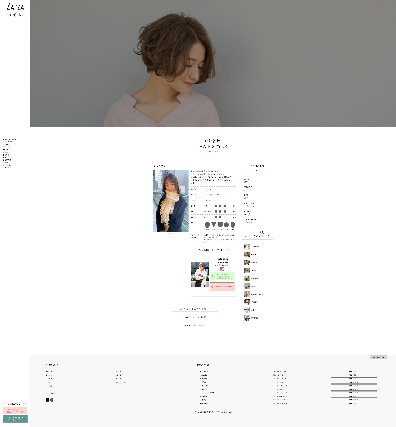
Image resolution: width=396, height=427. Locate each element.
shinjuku (204, 375)
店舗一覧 (118, 375)
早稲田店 (204, 396)
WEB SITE (352, 371)
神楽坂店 (204, 378)
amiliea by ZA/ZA (207, 392)
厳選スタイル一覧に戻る (196, 325)
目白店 (203, 382)
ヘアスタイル (50, 379)
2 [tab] (172, 234)
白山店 (203, 400)
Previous (155, 201)
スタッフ (118, 379)
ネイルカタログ (121, 382)
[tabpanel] (171, 201)
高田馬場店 (205, 385)
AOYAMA (205, 371)
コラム (48, 382)
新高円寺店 (205, 403)
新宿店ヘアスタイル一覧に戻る (196, 317)
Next (186, 201)
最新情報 (49, 375)
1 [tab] (169, 234)
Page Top (380, 357)
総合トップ (49, 371)
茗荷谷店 (204, 389)
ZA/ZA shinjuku (15, 419)
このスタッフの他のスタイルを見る (193, 309)
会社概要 (49, 386)
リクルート (119, 371)
